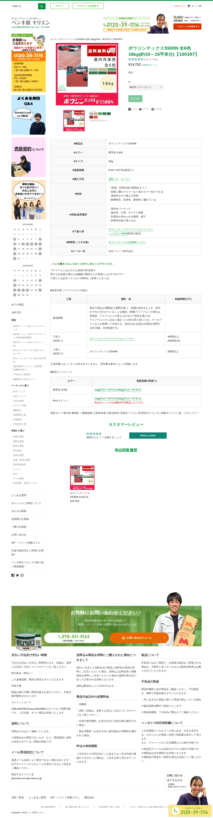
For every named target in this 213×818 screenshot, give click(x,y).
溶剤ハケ (113, 178)
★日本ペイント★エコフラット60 (28, 344)
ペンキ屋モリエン (36, 812)
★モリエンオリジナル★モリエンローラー (29, 352)
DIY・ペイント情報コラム (25, 542)
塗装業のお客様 (20, 518)
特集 (13, 320)
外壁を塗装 (18, 436)
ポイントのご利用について (26, 503)
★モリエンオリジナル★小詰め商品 (29, 360)
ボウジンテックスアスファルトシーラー (130, 229)
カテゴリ (16, 312)
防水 (15, 474)
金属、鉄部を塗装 (21, 460)
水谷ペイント (19, 396)
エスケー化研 (19, 405)
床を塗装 (17, 450)
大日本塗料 (18, 401)
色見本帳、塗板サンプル (25, 483)
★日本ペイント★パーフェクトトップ (29, 328)
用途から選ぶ (17, 430)
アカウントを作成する (88, 6)
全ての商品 (17, 304)
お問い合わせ (18, 534)
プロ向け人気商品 (21, 374)
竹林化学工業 (19, 424)
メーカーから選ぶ (20, 385)
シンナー (17, 469)
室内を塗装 (18, 446)
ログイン (59, 6)
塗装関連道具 (19, 464)
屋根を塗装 (18, 441)
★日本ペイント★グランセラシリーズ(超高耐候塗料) (29, 336)
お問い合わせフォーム (139, 637)
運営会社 (89, 797)
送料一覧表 (17, 797)
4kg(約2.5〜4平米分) (130, 389)
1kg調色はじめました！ (24, 379)
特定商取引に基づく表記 (109, 807)
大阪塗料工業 (19, 415)
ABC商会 (17, 410)
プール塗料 (18, 478)
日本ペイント (19, 391)
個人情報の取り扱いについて (77, 807)
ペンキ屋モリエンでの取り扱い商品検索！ (27, 564)
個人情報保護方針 (48, 807)
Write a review (148, 435)
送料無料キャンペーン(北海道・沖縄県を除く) (28, 368)
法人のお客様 (18, 511)
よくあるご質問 (37, 797)
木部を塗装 (18, 455)
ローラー (126, 178)
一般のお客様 (18, 526)
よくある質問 (18, 495)
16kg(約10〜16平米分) (106, 389)
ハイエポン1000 (117, 233)
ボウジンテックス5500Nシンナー (127, 242)
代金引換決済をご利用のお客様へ (27, 552)
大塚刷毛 (17, 419)
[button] (135, 59)
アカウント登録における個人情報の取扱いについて (150, 807)
